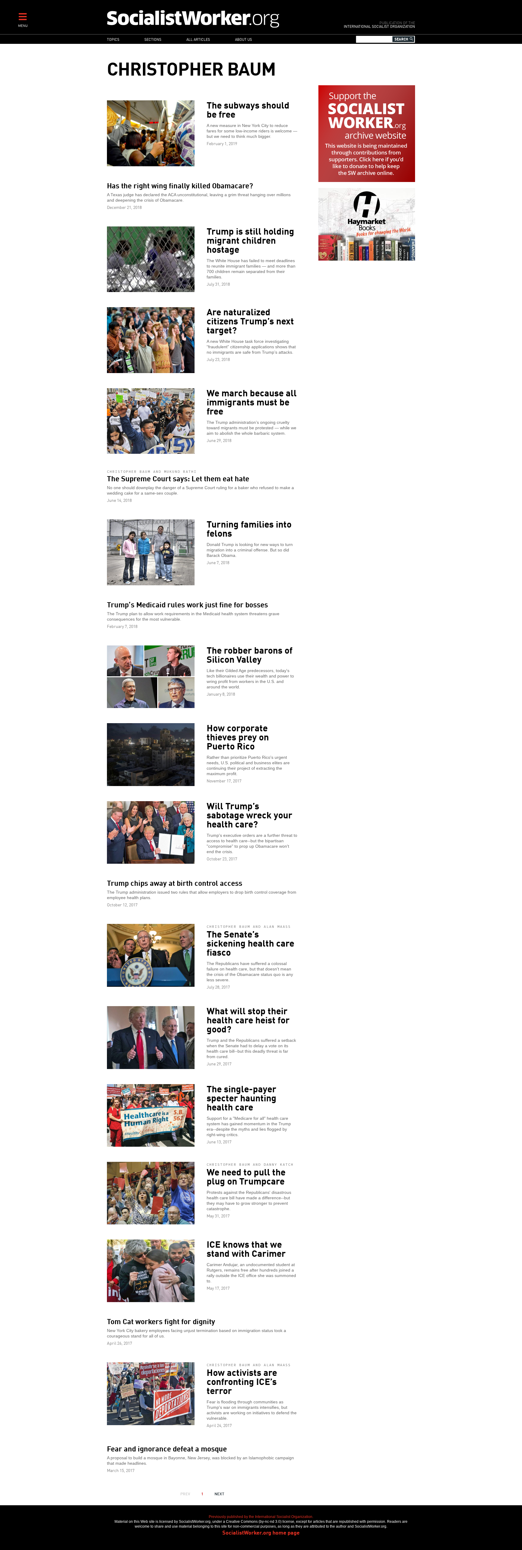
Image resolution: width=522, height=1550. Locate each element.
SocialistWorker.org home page (261, 1532)
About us (243, 39)
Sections (152, 39)
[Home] (219, 18)
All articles (198, 39)
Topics (113, 39)
